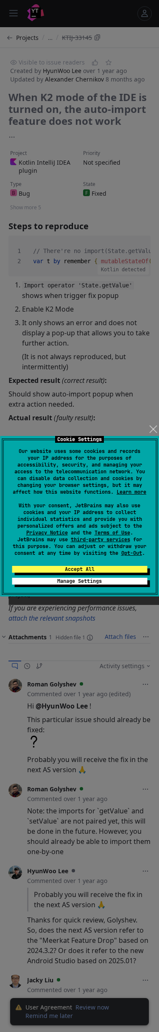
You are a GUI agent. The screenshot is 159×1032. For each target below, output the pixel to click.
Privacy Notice (47, 532)
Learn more (131, 492)
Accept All (80, 569)
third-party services (100, 539)
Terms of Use (112, 532)
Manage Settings (79, 581)
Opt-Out (131, 553)
